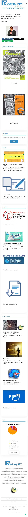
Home (2, 14)
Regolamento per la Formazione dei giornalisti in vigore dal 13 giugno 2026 (13, 246)
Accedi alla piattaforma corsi (10, 270)
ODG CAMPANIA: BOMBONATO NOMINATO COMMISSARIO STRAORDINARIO (11, 16)
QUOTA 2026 (14, 196)
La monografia (14, 123)
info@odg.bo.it (15, 509)
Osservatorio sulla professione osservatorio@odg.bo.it (12, 334)
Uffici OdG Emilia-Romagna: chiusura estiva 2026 (13, 167)
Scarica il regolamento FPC (10, 304)
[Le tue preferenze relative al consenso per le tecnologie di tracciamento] (25, 514)
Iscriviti (14, 141)
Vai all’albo (14, 452)
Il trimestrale (14, 83)
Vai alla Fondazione (8, 225)
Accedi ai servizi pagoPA (9, 407)
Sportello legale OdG (13, 361)
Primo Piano (8, 14)
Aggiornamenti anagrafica (12, 382)
